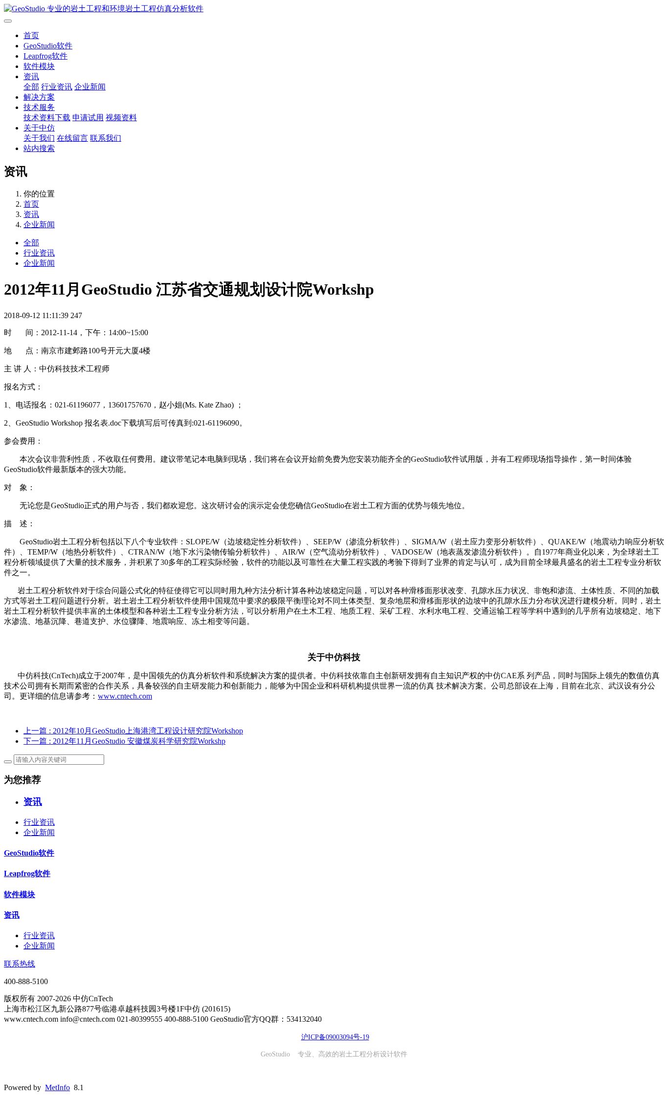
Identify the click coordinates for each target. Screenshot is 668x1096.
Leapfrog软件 (45, 56)
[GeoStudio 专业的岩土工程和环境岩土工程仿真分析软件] (334, 9)
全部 (31, 87)
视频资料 (121, 117)
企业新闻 (90, 87)
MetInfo (57, 1087)
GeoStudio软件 (47, 46)
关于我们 (39, 138)
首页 (31, 35)
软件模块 (39, 66)
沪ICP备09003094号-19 (335, 1037)
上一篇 (133, 731)
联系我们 (105, 138)
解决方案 (39, 97)
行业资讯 (56, 87)
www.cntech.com (125, 696)
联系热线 (19, 964)
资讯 (31, 76)
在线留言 (72, 138)
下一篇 (124, 741)
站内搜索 (39, 148)
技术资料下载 (46, 117)
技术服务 (39, 107)
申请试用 (88, 117)
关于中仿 (39, 128)
